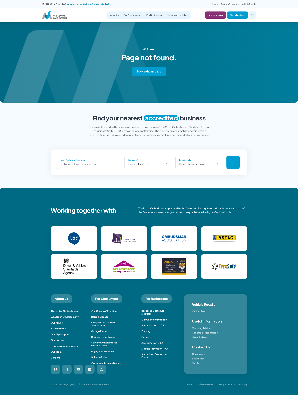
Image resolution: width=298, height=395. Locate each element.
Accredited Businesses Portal (154, 356)
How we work (58, 328)
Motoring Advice (201, 328)
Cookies (189, 384)
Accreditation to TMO (153, 325)
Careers (55, 357)
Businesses (198, 358)
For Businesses (154, 15)
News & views (199, 337)
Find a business (237, 15)
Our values (57, 322)
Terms (230, 384)
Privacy (221, 384)
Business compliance (103, 336)
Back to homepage (149, 71)
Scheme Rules (99, 357)
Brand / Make (185, 160)
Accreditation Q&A (152, 342)
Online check (199, 311)
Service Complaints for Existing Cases (104, 344)
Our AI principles (60, 334)
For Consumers (132, 15)
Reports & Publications (205, 332)
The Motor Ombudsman (64, 310)
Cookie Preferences (205, 384)
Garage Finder (99, 331)
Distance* (133, 160)
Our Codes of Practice (104, 310)
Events (145, 336)
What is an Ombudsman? (65, 316)
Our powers (57, 340)
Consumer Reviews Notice (106, 362)
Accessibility (241, 384)
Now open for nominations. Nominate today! (87, 4)
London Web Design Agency (63, 384)
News (215, 4)
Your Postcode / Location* (73, 160)
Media (195, 363)
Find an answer (215, 15)
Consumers (198, 353)
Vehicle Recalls (249, 4)
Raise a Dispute (99, 316)
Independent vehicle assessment (103, 324)
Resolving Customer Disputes (152, 312)
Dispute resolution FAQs (155, 348)
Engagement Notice (102, 351)
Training (145, 331)
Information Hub (177, 15)
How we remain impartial (64, 345)
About (113, 15)
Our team (56, 351)
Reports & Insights (230, 4)
